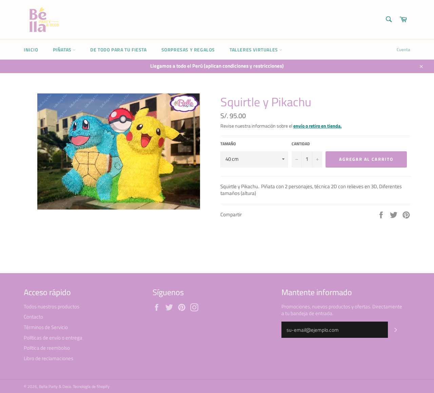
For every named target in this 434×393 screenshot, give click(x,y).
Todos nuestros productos (51, 306)
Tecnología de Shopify (91, 386)
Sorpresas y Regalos (188, 49)
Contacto (33, 317)
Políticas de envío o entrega (53, 338)
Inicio (31, 49)
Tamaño (228, 144)
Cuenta (403, 49)
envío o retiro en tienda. (317, 125)
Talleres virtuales (254, 49)
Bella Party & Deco (55, 386)
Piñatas (63, 49)
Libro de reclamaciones (48, 358)
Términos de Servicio (46, 327)
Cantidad (301, 144)
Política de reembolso (47, 348)
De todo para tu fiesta (118, 49)
